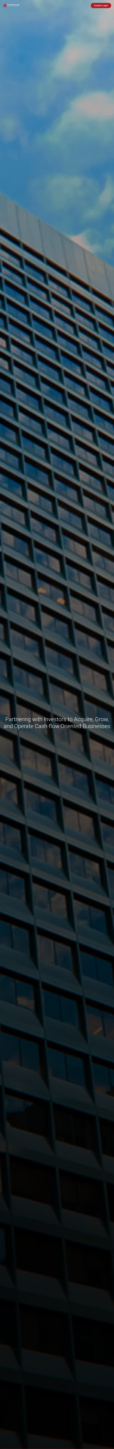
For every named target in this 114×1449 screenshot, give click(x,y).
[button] (101, 5)
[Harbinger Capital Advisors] (11, 5)
